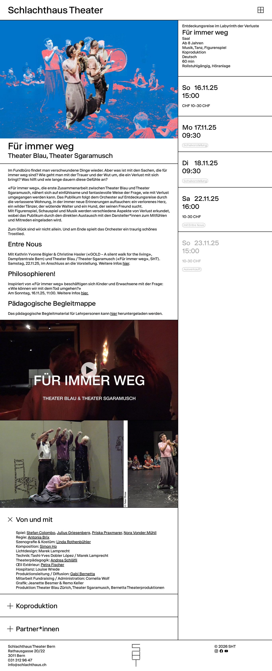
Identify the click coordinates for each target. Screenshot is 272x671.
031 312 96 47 (20, 660)
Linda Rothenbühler (73, 542)
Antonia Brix (38, 537)
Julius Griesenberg (73, 532)
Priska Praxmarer (107, 532)
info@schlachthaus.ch (27, 664)
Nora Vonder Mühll (140, 532)
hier (113, 313)
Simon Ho (48, 546)
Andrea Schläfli (64, 560)
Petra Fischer (52, 564)
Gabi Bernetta (82, 574)
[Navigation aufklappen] (260, 10)
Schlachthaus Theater (55, 10)
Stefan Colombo (41, 532)
